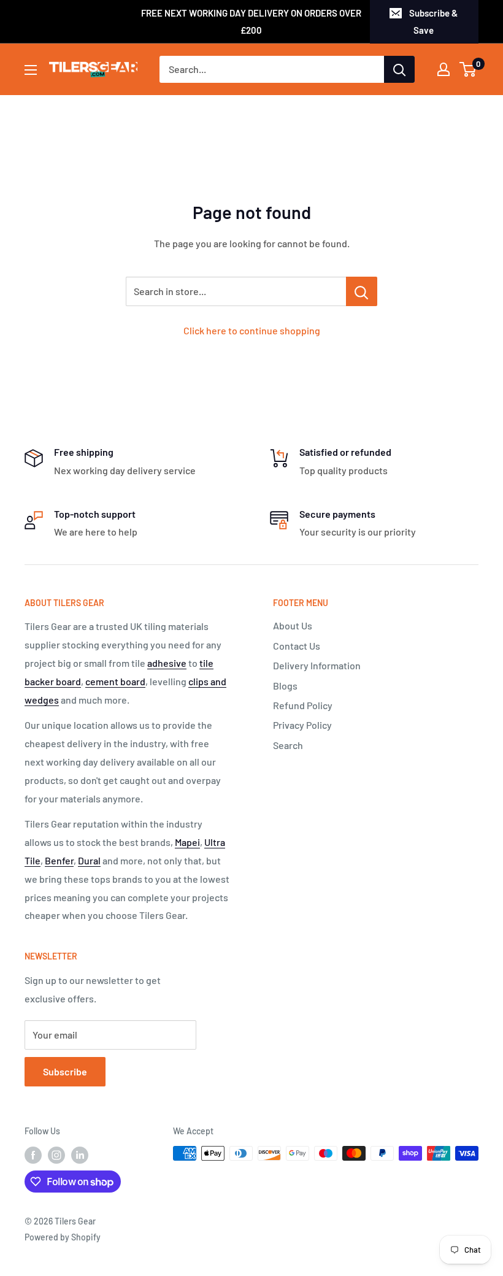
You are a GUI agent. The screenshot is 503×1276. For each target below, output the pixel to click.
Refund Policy (302, 705)
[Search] (399, 69)
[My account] (443, 69)
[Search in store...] (361, 291)
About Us (292, 625)
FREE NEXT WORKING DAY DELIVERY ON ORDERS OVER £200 (251, 21)
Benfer (59, 860)
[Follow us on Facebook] (33, 1154)
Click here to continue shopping (251, 330)
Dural (89, 860)
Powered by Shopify (63, 1237)
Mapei (187, 842)
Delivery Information (317, 665)
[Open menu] (31, 70)
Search (288, 745)
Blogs (285, 685)
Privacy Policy (302, 725)
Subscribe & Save (433, 21)
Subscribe (65, 1071)
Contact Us (296, 645)
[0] (468, 69)
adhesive (166, 663)
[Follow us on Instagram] (56, 1154)
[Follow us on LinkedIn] (79, 1154)
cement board (115, 681)
